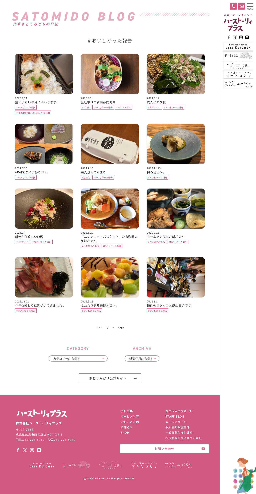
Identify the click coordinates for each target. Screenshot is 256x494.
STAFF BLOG (174, 416)
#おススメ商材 (123, 107)
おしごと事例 (130, 422)
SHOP (125, 433)
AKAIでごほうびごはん (31, 172)
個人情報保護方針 (177, 427)
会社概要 (127, 411)
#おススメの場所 (90, 246)
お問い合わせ (164, 449)
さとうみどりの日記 (179, 411)
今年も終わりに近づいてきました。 (40, 305)
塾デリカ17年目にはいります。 (37, 102)
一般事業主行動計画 (179, 433)
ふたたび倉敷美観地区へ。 (100, 305)
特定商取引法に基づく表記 (183, 438)
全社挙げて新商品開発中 (98, 102)
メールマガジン (176, 422)
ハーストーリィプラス (238, 23)
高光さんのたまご (93, 172)
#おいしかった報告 (25, 107)
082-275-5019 (33, 440)
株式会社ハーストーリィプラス (42, 413)
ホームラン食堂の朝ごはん (166, 236)
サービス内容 (130, 416)
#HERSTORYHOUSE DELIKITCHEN (33, 112)
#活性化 (86, 177)
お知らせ (127, 427)
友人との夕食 (156, 102)
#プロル (86, 107)
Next (121, 327)
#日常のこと (154, 107)
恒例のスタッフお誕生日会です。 (170, 305)
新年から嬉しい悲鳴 (29, 236)
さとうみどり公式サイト (108, 378)
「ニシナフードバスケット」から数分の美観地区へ (109, 238)
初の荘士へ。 (156, 172)
